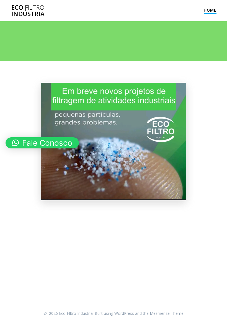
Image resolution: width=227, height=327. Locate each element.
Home (210, 10)
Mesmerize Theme (167, 313)
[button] (42, 142)
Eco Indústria (28, 10)
